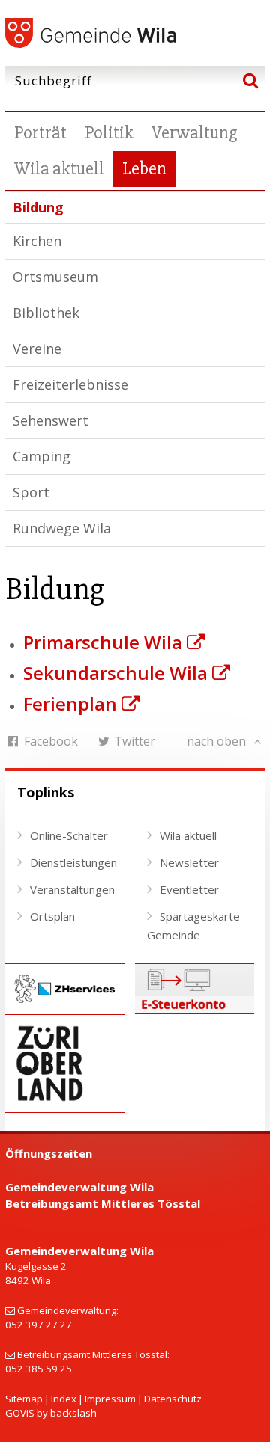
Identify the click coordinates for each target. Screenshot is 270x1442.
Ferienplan (70, 703)
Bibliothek (46, 313)
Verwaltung (194, 133)
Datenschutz (173, 1398)
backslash (73, 1413)
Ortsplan (52, 916)
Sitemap (24, 1398)
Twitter (133, 741)
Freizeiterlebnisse (70, 384)
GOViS (19, 1413)
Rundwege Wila (62, 528)
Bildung (38, 207)
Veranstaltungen (72, 889)
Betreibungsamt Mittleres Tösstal (102, 1203)
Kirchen (37, 241)
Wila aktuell (59, 169)
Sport (31, 492)
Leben (144, 169)
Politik (109, 133)
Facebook (49, 741)
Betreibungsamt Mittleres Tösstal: (93, 1354)
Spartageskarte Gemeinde (193, 926)
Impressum (110, 1398)
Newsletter (189, 862)
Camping (41, 456)
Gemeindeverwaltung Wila (79, 1186)
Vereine (37, 349)
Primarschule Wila (102, 642)
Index (63, 1398)
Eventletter (189, 889)
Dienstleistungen (73, 862)
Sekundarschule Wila (115, 672)
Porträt (40, 133)
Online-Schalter (69, 835)
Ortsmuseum (55, 277)
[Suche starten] (250, 79)
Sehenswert (50, 420)
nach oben (218, 741)
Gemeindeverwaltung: (67, 1310)
